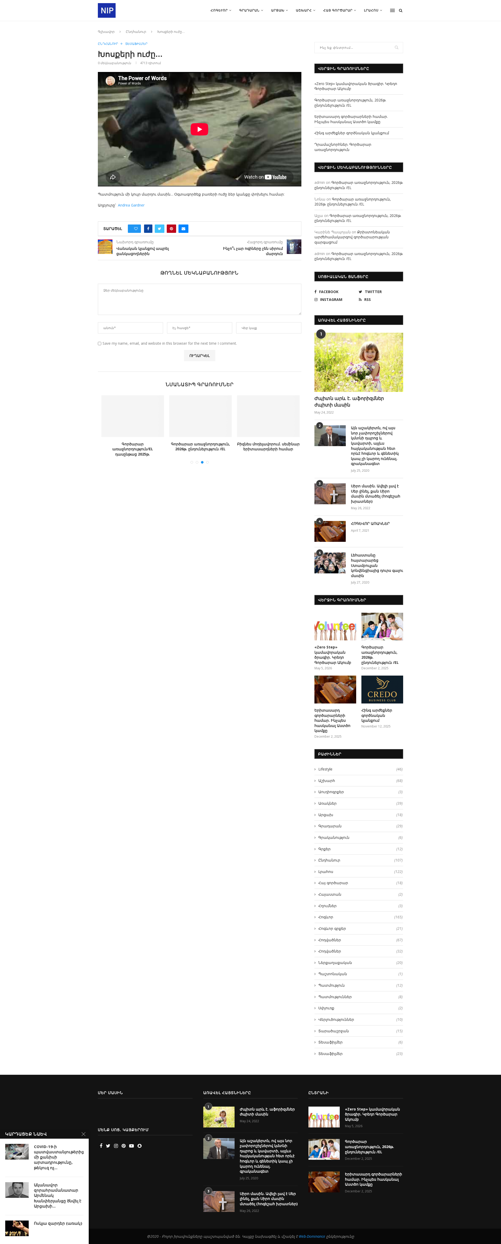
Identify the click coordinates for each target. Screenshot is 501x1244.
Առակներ (360, 803)
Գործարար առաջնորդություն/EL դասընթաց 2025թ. (132, 449)
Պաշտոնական (360, 973)
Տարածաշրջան (360, 1030)
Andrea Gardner (131, 205)
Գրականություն (360, 837)
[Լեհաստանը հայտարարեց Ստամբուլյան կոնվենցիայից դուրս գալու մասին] (330, 563)
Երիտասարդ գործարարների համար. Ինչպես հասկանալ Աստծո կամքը (351, 119)
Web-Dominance (312, 1236)
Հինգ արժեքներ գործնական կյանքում (351, 132)
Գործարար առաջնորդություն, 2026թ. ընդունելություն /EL (199, 446)
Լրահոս (371, 10)
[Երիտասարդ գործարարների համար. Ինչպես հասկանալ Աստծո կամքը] (335, 689)
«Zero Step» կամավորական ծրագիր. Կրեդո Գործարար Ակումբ (332, 655)
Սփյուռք (360, 1007)
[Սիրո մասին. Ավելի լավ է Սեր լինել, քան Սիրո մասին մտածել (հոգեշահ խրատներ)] (330, 493)
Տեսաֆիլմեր (136, 44)
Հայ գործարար (338, 10)
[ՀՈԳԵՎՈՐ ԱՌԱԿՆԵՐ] (330, 531)
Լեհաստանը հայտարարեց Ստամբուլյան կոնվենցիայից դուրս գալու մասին (377, 565)
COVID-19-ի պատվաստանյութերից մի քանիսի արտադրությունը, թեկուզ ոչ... (59, 1157)
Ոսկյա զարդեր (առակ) (58, 1223)
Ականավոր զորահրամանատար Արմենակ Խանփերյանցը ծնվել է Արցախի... (57, 1195)
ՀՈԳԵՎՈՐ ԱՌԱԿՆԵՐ (370, 523)
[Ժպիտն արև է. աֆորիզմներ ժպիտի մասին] (358, 362)
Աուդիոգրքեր (360, 791)
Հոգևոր (219, 10)
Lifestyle (360, 769)
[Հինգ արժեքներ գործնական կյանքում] (382, 689)
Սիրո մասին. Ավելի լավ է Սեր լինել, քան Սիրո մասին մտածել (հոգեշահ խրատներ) (375, 493)
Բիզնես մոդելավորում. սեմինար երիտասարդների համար (267, 446)
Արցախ (277, 10)
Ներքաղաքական (360, 962)
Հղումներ (360, 905)
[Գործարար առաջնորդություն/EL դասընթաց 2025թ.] (132, 416)
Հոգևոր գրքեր (360, 928)
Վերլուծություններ (360, 1019)
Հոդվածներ (360, 939)
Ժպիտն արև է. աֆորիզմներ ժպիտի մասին (349, 401)
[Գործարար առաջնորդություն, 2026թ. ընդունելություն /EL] (200, 416)
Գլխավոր (106, 31)
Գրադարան (249, 10)
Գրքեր (360, 848)
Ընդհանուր (136, 31)
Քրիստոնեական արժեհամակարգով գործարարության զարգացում (352, 237)
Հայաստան (360, 894)
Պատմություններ (360, 996)
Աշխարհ (304, 10)
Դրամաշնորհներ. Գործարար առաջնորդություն (342, 147)
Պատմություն (360, 985)
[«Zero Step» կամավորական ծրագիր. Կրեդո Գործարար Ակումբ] (335, 627)
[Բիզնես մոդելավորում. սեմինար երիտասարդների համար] (267, 416)
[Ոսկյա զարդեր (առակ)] (17, 1228)
